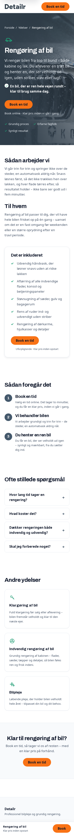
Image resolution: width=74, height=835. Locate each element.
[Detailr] (15, 6)
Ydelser (23, 27)
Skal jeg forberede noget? (29, 546)
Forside (9, 27)
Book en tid (55, 6)
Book (62, 828)
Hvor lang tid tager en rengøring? (26, 497)
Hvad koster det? (22, 513)
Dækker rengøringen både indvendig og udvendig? (30, 530)
